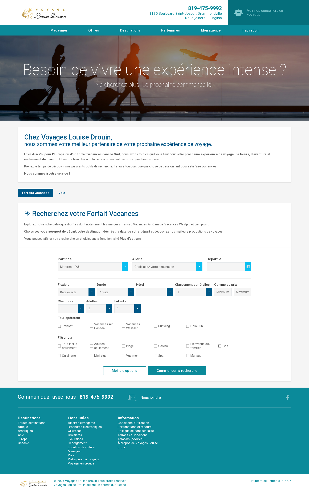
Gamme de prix (225, 285)
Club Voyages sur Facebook (287, 397)
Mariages (74, 451)
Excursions (75, 439)
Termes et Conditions (133, 435)
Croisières (75, 435)
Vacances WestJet (133, 326)
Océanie (23, 443)
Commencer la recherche (177, 370)
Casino (163, 346)
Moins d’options (124, 370)
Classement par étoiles (192, 285)
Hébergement (77, 443)
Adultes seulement (101, 346)
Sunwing (164, 326)
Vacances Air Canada (103, 326)
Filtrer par (65, 337)
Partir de (65, 259)
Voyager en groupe (81, 463)
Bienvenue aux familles (200, 346)
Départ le (214, 259)
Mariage (195, 356)
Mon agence (211, 30)
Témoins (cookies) (131, 439)
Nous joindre (195, 18)
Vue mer (132, 356)
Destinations (130, 30)
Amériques (25, 431)
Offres (93, 30)
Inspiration (250, 30)
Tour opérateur (69, 318)
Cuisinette (69, 356)
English (216, 18)
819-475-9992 (96, 397)
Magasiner (58, 30)
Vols (71, 455)
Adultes (92, 301)
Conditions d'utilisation (133, 423)
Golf (225, 346)
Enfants (120, 301)
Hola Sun (196, 326)
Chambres (65, 301)
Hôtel (140, 285)
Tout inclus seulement (69, 346)
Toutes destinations (31, 423)
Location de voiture (81, 447)
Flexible (63, 285)
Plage (130, 346)
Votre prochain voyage (83, 459)
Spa (161, 356)
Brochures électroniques (85, 427)
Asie (21, 435)
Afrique (23, 427)
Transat (67, 326)
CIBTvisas (75, 431)
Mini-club (100, 356)
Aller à (137, 259)
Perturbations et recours (135, 427)
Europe (23, 439)
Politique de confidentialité (136, 431)
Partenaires (170, 30)
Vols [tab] (61, 193)
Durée (101, 285)
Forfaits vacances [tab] (35, 193)
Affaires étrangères (81, 423)
